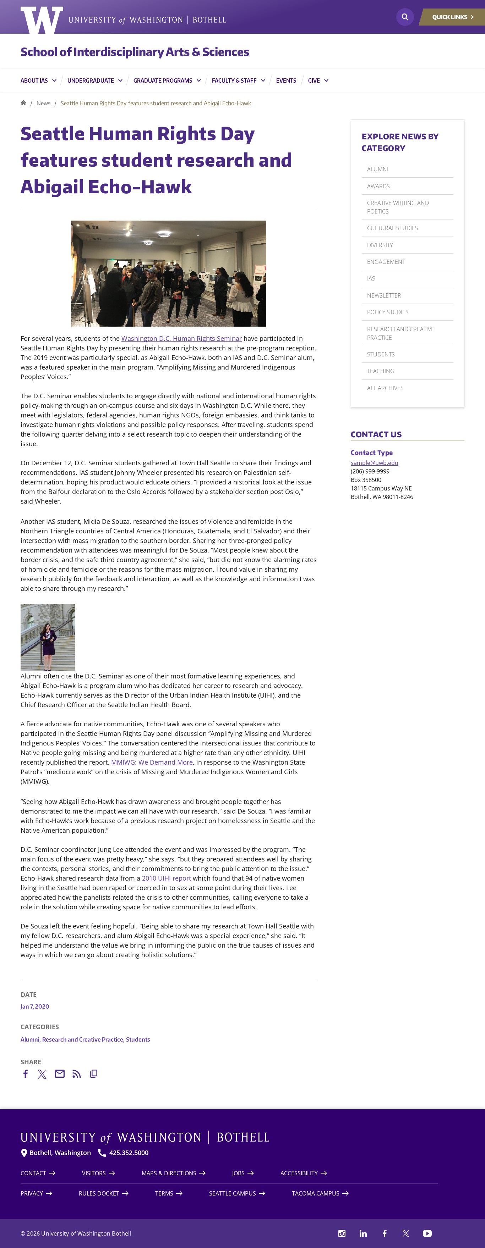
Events (286, 80)
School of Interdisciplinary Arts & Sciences (135, 51)
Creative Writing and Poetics (398, 207)
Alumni (31, 1039)
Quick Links (450, 17)
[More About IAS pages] (54, 80)
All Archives (385, 388)
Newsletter (384, 295)
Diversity (380, 245)
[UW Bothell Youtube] (427, 1233)
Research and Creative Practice (83, 1039)
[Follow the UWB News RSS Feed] (80, 1075)
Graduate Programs (162, 80)
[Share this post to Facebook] (29, 1075)
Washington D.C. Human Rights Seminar (181, 338)
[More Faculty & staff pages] (263, 80)
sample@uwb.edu (374, 463)
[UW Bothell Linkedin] (363, 1233)
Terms (164, 1193)
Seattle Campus (232, 1193)
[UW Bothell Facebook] (384, 1233)
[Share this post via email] (63, 1075)
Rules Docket (99, 1193)
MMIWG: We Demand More (152, 762)
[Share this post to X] (46, 1076)
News (44, 103)
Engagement (386, 262)
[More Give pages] (326, 80)
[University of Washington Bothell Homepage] (229, 1138)
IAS (371, 278)
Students (138, 1039)
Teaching (380, 371)
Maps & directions (169, 1173)
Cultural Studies (392, 228)
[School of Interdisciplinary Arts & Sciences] (23, 103)
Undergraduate (90, 80)
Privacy (32, 1193)
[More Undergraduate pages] (120, 80)
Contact (33, 1173)
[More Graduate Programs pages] (199, 80)
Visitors (94, 1173)
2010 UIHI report (166, 878)
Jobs (238, 1173)
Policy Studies (388, 312)
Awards (378, 186)
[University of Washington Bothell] (123, 20)
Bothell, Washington (60, 1153)
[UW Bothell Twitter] (406, 1233)
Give (314, 80)
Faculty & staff (234, 80)
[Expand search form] (405, 17)
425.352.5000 (128, 1153)
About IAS (34, 80)
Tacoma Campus (315, 1193)
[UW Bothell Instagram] (342, 1233)
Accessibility (299, 1173)
